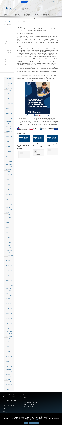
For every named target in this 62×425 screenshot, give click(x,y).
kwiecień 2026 (9, 88)
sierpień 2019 (8, 290)
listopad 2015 (9, 361)
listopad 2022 (9, 192)
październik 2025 (9, 103)
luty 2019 (8, 305)
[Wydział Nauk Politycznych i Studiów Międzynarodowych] (13, 8)
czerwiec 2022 (9, 204)
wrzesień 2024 (9, 136)
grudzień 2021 (9, 219)
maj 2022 (8, 207)
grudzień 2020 (9, 250)
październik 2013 (9, 384)
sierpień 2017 (8, 338)
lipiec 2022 (8, 202)
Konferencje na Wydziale (9, 50)
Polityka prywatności (34, 422)
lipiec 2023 (8, 171)
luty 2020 (8, 275)
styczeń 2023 (8, 186)
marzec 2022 (8, 212)
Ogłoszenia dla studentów (9, 55)
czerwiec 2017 (9, 341)
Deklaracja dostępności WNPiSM (30, 411)
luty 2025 (8, 123)
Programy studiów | (39, 1)
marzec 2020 (8, 273)
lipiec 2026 (8, 80)
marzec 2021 (8, 242)
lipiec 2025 (8, 111)
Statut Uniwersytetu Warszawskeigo (30, 402)
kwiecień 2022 (9, 209)
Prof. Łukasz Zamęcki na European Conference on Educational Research (23, 146)
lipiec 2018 (8, 316)
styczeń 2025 (8, 126)
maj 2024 (8, 146)
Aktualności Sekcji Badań (9, 43)
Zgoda (26, 422)
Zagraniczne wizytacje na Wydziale (9, 69)
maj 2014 (8, 379)
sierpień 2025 (8, 108)
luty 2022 (8, 214)
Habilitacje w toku (7, 45)
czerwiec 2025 (9, 113)
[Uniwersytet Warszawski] (25, 8)
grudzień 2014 (9, 371)
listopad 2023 (9, 161)
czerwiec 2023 (9, 174)
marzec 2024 (8, 151)
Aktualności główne (8, 32)
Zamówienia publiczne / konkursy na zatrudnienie (9, 53)
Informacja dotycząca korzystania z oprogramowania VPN (37, 145)
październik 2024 (9, 133)
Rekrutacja (24, 1)
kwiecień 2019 (9, 300)
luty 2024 (8, 154)
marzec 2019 (8, 303)
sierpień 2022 (8, 199)
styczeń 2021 (8, 247)
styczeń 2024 (8, 156)
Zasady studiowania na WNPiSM (30, 408)
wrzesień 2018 (9, 313)
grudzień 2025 (9, 98)
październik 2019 (9, 285)
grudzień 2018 (9, 308)
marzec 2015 (8, 369)
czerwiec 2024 (9, 143)
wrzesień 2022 (9, 197)
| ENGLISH (57, 1)
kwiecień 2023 (9, 179)
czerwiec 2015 (9, 364)
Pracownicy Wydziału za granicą (8, 58)
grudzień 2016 (9, 354)
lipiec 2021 (8, 232)
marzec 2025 (8, 121)
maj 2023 (8, 176)
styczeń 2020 (8, 278)
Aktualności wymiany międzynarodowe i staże (8, 40)
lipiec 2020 (8, 262)
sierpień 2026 (8, 78)
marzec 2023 (8, 181)
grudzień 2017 (9, 331)
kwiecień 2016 (9, 359)
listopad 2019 (9, 283)
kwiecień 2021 (9, 240)
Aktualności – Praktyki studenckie (8, 62)
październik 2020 (9, 255)
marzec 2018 (8, 326)
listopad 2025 (9, 100)
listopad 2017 (9, 333)
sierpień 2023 (8, 169)
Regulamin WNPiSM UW (28, 406)
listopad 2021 (9, 222)
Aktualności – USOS (8, 35)
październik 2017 (9, 336)
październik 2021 (9, 224)
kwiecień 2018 (9, 323)
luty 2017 (8, 351)
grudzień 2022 (9, 189)
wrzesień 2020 (9, 257)
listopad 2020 (9, 252)
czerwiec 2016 (9, 356)
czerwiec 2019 (9, 295)
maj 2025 (8, 116)
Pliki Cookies (26, 397)
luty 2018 (8, 328)
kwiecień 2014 (9, 381)
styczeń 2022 (8, 217)
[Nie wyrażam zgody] (60, 419)
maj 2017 (8, 343)
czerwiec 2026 (9, 83)
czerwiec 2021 (9, 235)
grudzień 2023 (9, 159)
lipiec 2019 (8, 293)
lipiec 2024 (8, 141)
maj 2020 (8, 267)
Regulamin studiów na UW (29, 404)
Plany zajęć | (31, 1)
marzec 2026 (8, 90)
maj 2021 (8, 237)
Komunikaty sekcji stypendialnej (8, 48)
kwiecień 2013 (9, 389)
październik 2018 (9, 310)
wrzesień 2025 (9, 106)
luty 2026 (8, 93)
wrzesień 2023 (9, 166)
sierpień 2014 (8, 374)
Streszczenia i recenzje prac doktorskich (9, 65)
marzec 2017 (8, 348)
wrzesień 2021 (9, 227)
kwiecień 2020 (9, 270)
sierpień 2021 (8, 230)
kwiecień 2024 (9, 149)
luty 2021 (8, 245)
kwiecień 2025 (9, 118)
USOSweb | (51, 1)
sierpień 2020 (8, 260)
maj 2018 (8, 321)
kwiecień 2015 (9, 366)
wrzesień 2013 (9, 386)
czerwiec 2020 (9, 265)
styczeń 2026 (8, 95)
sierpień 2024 (8, 138)
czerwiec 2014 (9, 376)
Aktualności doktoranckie (9, 37)
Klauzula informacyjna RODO (29, 399)
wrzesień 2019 (9, 288)
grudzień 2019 (9, 280)
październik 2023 (9, 164)
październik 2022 (9, 194)
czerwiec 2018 (9, 318)
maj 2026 (8, 85)
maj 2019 (8, 298)
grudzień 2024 (9, 128)
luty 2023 (8, 184)
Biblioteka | (46, 1)
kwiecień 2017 (9, 346)
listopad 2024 (9, 131)
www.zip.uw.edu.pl (39, 125)
